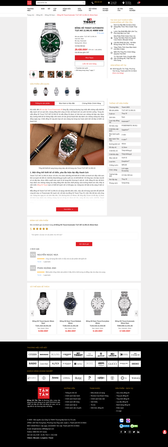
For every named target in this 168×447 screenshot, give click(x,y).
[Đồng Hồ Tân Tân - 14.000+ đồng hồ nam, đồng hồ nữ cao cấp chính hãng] (29, 3)
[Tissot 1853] (89, 24)
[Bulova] (55, 354)
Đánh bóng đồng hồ (123, 405)
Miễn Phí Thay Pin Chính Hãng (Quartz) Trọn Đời (124, 53)
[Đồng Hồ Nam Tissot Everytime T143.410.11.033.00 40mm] (70, 314)
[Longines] (66, 354)
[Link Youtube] (125, 432)
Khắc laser (120, 408)
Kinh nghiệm (132, 9)
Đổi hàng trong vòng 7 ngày (85, 70)
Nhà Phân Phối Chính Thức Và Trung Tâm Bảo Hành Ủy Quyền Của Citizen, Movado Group (125, 38)
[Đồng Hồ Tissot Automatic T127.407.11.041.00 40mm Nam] (67, 91)
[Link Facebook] (121, 432)
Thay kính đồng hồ (122, 399)
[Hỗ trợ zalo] (121, 421)
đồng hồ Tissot (42, 185)
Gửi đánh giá (84, 244)
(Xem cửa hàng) (118, 73)
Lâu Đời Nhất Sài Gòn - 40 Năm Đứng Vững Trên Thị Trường (125, 43)
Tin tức (93, 405)
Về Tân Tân (120, 9)
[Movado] (44, 354)
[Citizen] (32, 354)
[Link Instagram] (130, 432)
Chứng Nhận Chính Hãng (91, 103)
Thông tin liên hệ (71, 393)
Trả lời (39, 261)
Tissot (51, 438)
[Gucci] (112, 364)
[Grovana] (66, 364)
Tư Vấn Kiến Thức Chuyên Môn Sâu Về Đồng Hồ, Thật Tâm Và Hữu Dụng (125, 58)
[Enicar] (101, 364)
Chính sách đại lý (71, 405)
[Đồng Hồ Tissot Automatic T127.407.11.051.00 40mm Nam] (77, 91)
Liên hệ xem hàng (89, 64)
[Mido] (89, 364)
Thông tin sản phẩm (42, 103)
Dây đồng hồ (93, 9)
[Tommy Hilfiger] (123, 354)
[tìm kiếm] (83, 2)
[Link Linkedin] (138, 432)
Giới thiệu (94, 402)
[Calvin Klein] (44, 364)
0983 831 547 (98, 2)
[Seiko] (135, 364)
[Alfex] (55, 364)
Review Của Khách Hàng (99, 396)
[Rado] (32, 364)
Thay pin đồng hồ (122, 396)
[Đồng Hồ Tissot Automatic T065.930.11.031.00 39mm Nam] (97, 314)
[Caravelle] (78, 364)
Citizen (29, 438)
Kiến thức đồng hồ (97, 408)
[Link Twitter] (134, 432)
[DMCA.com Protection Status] (134, 427)
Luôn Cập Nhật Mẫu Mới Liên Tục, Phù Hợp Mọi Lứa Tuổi (126, 32)
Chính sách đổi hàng (72, 402)
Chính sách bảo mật (98, 399)
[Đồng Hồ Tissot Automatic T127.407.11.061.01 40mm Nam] (35, 91)
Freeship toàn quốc (82, 68)
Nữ (49, 9)
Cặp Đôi (54, 9)
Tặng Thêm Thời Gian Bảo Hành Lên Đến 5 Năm (125, 48)
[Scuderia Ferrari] (101, 354)
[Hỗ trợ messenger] (128, 421)
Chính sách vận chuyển (73, 408)
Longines (43, 438)
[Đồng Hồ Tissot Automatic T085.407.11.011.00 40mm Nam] (125, 314)
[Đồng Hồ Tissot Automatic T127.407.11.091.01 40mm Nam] (33, 74)
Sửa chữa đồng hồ (122, 393)
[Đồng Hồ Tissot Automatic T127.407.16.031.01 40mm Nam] (46, 91)
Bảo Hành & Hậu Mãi (67, 103)
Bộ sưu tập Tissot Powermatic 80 (51, 109)
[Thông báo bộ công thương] (124, 427)
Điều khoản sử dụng (98, 393)
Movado (36, 438)
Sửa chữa (80, 9)
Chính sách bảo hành (72, 396)
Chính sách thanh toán (73, 399)
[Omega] (89, 354)
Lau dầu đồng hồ (122, 402)
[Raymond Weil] (123, 364)
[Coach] (135, 354)
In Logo (119, 411)
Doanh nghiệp (105, 9)
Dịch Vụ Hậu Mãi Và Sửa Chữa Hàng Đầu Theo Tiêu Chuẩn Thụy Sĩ (125, 26)
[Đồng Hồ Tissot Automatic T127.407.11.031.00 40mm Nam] (56, 91)
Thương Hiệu (30, 9)
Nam (43, 9)
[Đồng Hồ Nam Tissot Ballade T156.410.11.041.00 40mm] (43, 314)
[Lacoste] (112, 354)
